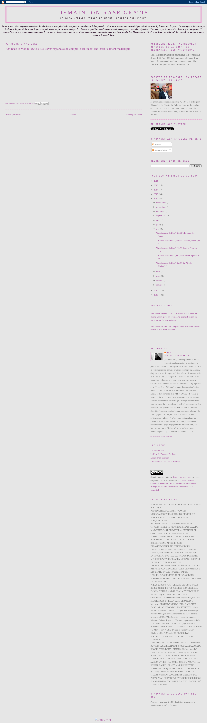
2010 (156, 294)
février (159, 280)
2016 (156, 180)
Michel (169, 352)
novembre (160, 206)
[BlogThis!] (39, 103)
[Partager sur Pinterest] (47, 103)
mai (158, 229)
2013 (156, 194)
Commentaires (160, 149)
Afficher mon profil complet (161, 436)
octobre (159, 211)
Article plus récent (13, 114)
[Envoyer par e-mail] (36, 103)
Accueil (73, 114)
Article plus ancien (134, 114)
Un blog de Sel (157, 450)
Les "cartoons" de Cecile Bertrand (165, 461)
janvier (159, 284)
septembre (161, 215)
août (158, 220)
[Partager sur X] (41, 103)
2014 (156, 189)
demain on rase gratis (182, 477)
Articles (157, 144)
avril (158, 271)
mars (158, 275)
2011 (156, 290)
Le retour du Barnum (160, 457)
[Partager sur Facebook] (44, 103)
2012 (156, 198)
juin (158, 224)
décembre (160, 202)
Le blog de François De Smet (163, 454)
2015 (156, 185)
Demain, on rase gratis (103, 13)
